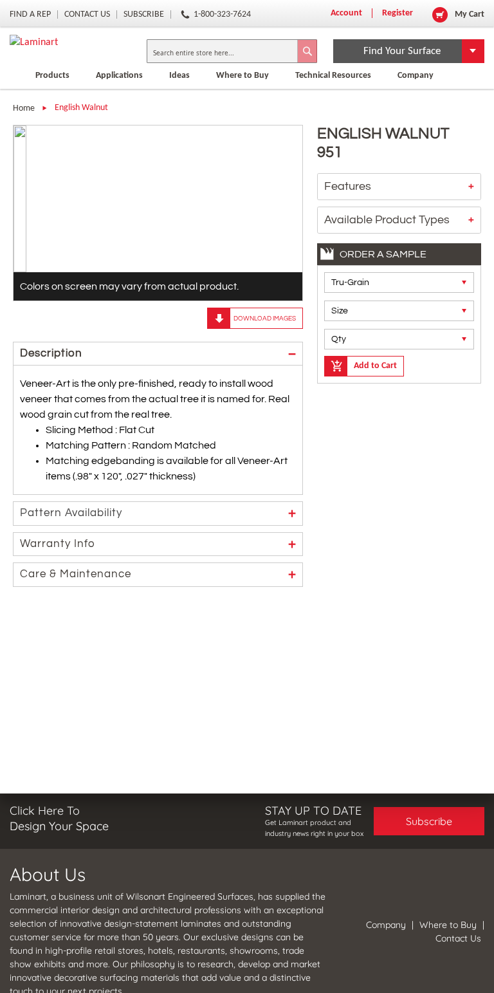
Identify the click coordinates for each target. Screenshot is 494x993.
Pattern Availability (71, 513)
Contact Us (87, 14)
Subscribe (144, 14)
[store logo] (74, 42)
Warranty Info (57, 544)
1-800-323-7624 (222, 14)
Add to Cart (375, 366)
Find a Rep (30, 14)
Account (346, 13)
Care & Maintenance (75, 574)
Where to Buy (448, 925)
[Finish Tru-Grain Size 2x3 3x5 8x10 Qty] (399, 311)
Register (397, 13)
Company (416, 75)
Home (24, 108)
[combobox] (232, 51)
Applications (119, 75)
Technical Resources (333, 75)
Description (51, 353)
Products (52, 75)
